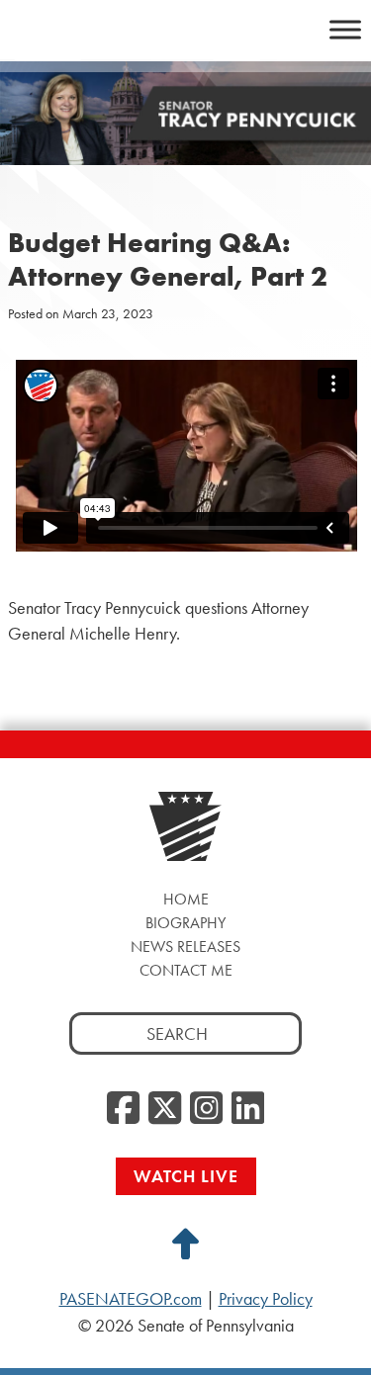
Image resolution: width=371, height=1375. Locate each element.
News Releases (185, 946)
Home (186, 899)
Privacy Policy (266, 1299)
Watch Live (186, 1175)
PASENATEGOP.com (130, 1299)
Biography (185, 922)
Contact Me (185, 970)
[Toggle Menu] (345, 29)
